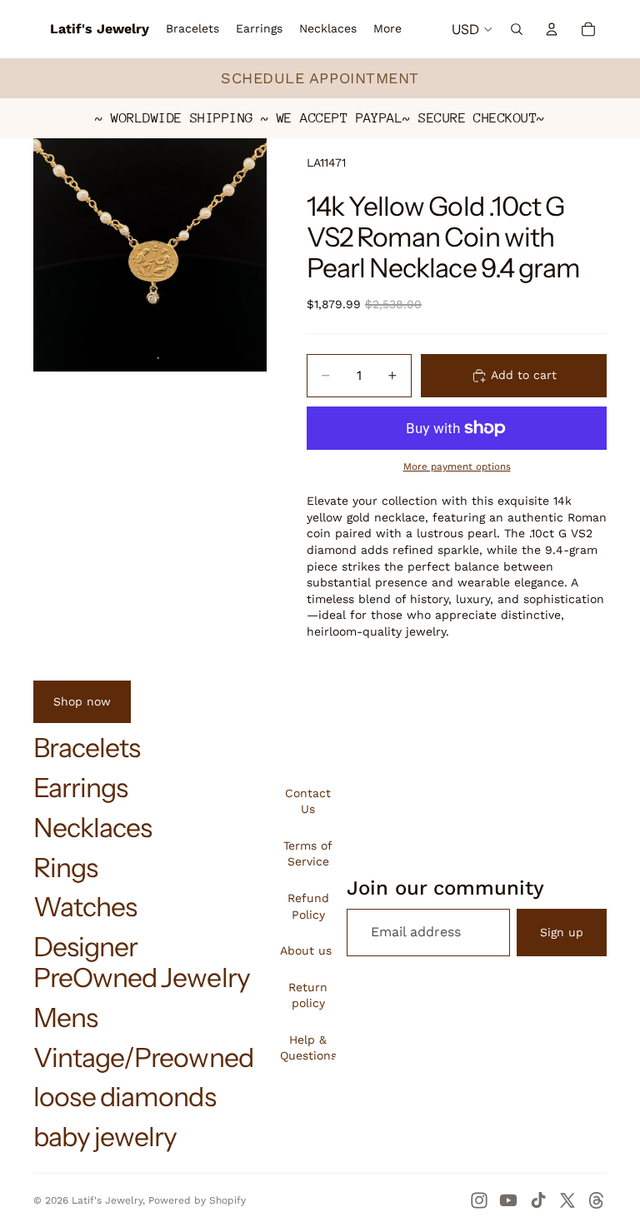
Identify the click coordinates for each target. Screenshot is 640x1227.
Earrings (80, 787)
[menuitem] (387, 29)
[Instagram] (479, 1200)
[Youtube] (508, 1200)
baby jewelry (105, 1136)
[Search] (516, 29)
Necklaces (92, 827)
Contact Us (308, 801)
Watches (85, 906)
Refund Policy (308, 906)
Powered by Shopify (197, 1200)
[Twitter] (568, 1200)
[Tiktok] (538, 1200)
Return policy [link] (308, 995)
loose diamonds (124, 1096)
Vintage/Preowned (143, 1057)
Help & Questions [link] (308, 1048)
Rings (65, 867)
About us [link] (306, 950)
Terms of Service (307, 854)
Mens (65, 1017)
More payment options (457, 466)
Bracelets (86, 747)
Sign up (561, 932)
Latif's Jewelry (107, 1200)
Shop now (82, 701)
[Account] (551, 29)
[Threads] (597, 1200)
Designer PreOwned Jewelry (141, 962)
